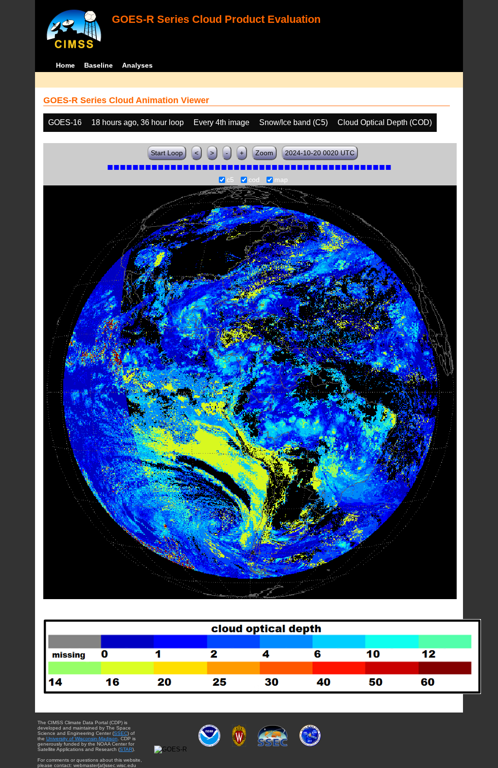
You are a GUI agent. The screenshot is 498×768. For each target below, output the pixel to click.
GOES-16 (65, 122)
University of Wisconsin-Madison (82, 738)
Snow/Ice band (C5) (293, 122)
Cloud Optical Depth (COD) (385, 122)
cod (254, 180)
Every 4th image (221, 122)
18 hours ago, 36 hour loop (137, 122)
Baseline (98, 65)
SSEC (120, 733)
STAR (126, 749)
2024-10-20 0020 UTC (320, 153)
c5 (230, 180)
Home (65, 65)
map (281, 180)
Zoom (264, 153)
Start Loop (167, 153)
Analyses (137, 65)
